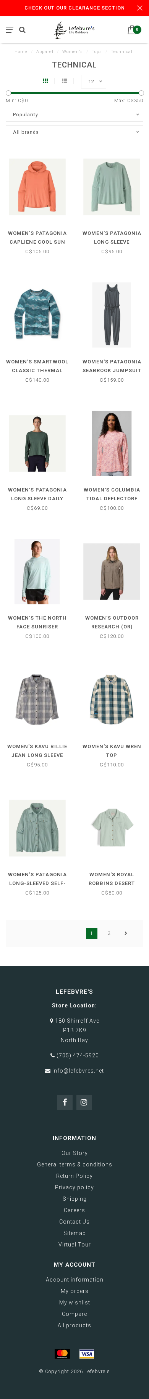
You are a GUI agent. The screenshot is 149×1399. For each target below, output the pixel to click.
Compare (74, 1314)
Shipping (75, 1199)
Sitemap (74, 1233)
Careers (74, 1210)
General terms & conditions (74, 1164)
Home (21, 51)
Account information (75, 1280)
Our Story (75, 1153)
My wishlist (74, 1302)
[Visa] (86, 1354)
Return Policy (74, 1176)
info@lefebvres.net (78, 1071)
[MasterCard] (62, 1354)
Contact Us (74, 1222)
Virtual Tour (74, 1245)
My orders (75, 1291)
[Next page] (126, 933)
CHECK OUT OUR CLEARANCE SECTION (74, 8)
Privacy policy (74, 1187)
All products (74, 1325)
